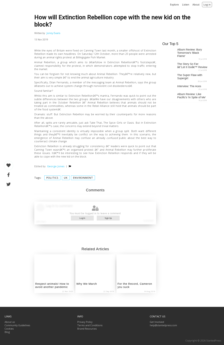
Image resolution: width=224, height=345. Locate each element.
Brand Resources (87, 328)
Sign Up (108, 218)
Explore (174, 4)
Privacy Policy (84, 322)
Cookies (9, 328)
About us (10, 322)
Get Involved (157, 322)
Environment (83, 177)
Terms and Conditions (90, 325)
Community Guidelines (17, 325)
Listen (185, 4)
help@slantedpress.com (163, 325)
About (195, 4)
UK (66, 177)
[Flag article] (70, 166)
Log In (82, 218)
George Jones (56, 166)
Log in (207, 4)
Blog (7, 332)
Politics (52, 177)
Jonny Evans (53, 33)
